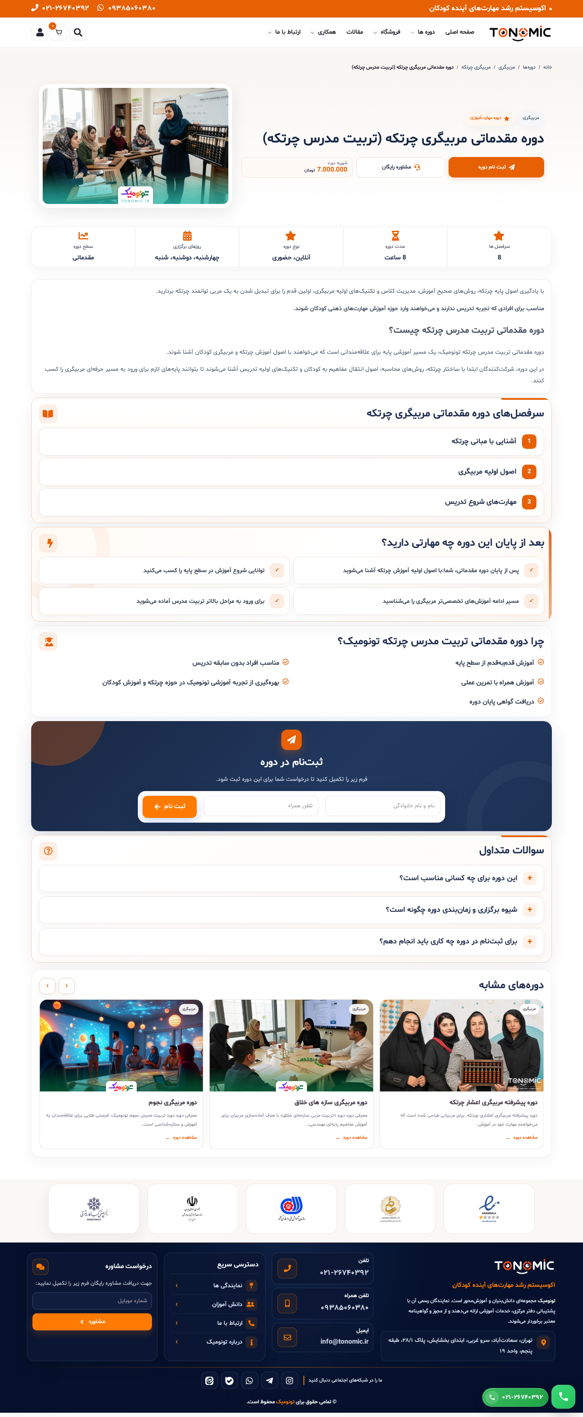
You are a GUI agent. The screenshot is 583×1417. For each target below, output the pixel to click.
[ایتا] (209, 1380)
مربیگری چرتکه (476, 67)
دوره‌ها (529, 67)
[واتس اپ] (249, 1380)
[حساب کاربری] (39, 32)
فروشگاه (390, 32)
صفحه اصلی (460, 32)
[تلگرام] (269, 1380)
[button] (291, 441)
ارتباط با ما (287, 32)
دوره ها (426, 32)
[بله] (229, 1380)
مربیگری (506, 67)
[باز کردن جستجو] (78, 32)
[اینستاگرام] (289, 1380)
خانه (547, 67)
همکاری (327, 32)
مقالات (355, 32)
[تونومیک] (520, 32)
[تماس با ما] (563, 1397)
